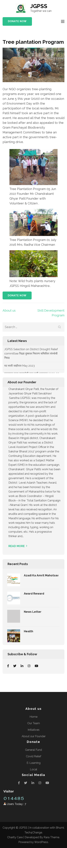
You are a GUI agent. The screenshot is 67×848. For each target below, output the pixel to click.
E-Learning (34, 762)
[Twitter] (14, 666)
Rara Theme (51, 837)
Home (33, 716)
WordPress (41, 842)
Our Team (33, 723)
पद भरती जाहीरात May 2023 (19, 356)
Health (28, 631)
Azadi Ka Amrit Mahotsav (41, 575)
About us (9, 310)
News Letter (32, 611)
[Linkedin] (22, 666)
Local (33, 769)
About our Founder (34, 736)
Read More (16, 546)
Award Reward (34, 593)
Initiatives (34, 729)
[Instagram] (29, 666)
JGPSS (38, 6)
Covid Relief (33, 756)
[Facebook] (8, 666)
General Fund (33, 749)
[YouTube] (36, 666)
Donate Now (17, 21)
